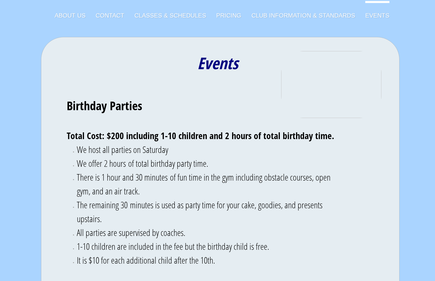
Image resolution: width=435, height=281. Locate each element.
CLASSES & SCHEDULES (170, 15)
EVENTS (377, 15)
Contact (110, 15)
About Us (70, 15)
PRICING (228, 15)
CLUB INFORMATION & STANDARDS (303, 15)
